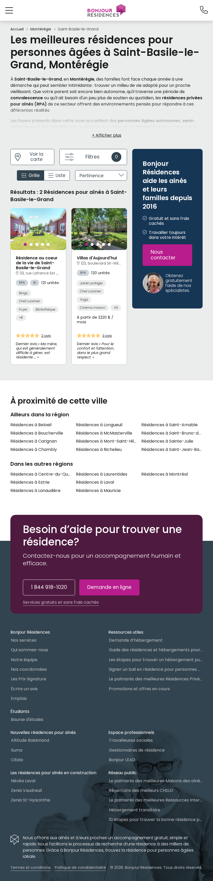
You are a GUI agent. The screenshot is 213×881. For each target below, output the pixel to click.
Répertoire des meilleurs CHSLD (141, 790)
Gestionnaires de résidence (137, 750)
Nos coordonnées (29, 669)
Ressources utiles (125, 632)
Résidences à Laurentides (101, 474)
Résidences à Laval (95, 482)
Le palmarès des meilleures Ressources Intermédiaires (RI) (156, 800)
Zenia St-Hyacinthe (30, 800)
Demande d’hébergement (136, 640)
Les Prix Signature (28, 679)
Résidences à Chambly (33, 449)
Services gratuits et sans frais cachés (61, 602)
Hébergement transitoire (134, 810)
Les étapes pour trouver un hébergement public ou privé (156, 660)
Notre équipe (24, 660)
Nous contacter (163, 254)
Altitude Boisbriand (30, 740)
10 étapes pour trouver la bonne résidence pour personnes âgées (156, 820)
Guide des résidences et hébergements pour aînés (156, 650)
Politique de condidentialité (80, 867)
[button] (9, 10)
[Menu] (106, 10)
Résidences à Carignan (33, 441)
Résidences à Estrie (30, 482)
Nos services (23, 640)
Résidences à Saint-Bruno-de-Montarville (172, 433)
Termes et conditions (30, 867)
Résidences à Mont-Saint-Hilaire (106, 441)
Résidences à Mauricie (98, 490)
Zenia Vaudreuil (26, 790)
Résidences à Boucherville (36, 433)
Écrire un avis (24, 689)
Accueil (17, 29)
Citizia (17, 760)
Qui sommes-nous (29, 650)
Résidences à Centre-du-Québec (41, 474)
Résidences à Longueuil (99, 424)
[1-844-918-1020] (204, 10)
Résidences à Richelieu (99, 449)
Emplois (19, 698)
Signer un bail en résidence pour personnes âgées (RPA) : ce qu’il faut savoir (156, 669)
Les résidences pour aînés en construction (53, 773)
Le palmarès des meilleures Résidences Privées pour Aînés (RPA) (156, 679)
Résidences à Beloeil (30, 424)
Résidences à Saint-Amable (169, 424)
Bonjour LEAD (122, 760)
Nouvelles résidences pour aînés (43, 732)
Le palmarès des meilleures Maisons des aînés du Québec (156, 781)
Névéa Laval (23, 781)
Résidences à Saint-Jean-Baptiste (172, 449)
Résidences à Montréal (164, 474)
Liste (60, 175)
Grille (34, 175)
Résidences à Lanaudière (35, 490)
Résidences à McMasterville (104, 433)
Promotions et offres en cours (139, 689)
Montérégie (40, 29)
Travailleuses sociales (131, 740)
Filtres (101, 156)
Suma (16, 750)
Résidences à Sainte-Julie (167, 441)
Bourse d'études (27, 719)
